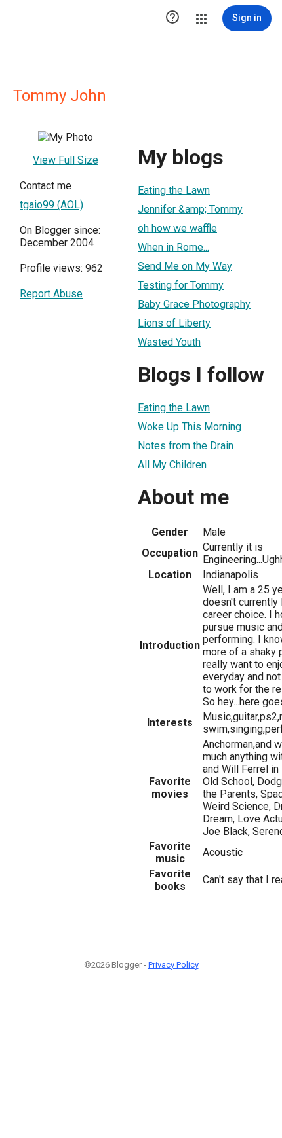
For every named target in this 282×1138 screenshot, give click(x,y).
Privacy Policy (173, 965)
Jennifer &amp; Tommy (190, 209)
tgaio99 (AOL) (51, 204)
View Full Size (65, 160)
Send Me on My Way (185, 266)
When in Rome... (173, 247)
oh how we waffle (177, 228)
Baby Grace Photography (194, 304)
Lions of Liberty (174, 323)
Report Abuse (51, 293)
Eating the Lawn (174, 190)
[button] (172, 18)
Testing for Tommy (181, 285)
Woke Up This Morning (189, 426)
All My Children (172, 464)
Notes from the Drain (185, 445)
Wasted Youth (169, 342)
